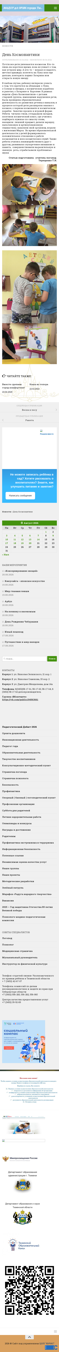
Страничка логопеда (14, 771)
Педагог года (10, 746)
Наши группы (10, 868)
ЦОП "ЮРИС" (46, 1343)
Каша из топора (39, 384)
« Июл (5, 554)
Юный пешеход (14, 631)
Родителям (9, 836)
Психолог (8, 944)
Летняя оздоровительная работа (21, 816)
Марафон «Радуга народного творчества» (27, 894)
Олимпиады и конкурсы (17, 823)
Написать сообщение (20, 495)
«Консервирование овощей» (21, 570)
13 (30, 539)
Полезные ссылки (13, 855)
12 (22, 539)
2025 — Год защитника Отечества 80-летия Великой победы (27, 909)
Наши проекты (11, 874)
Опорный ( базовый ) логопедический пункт (29, 797)
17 (6, 543)
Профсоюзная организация (18, 804)
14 (38, 539)
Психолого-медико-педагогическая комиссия (23, 918)
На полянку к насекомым (20, 611)
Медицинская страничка (17, 951)
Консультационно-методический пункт (26, 765)
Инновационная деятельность (20, 739)
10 (6, 539)
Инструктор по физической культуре (24, 963)
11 (15, 539)
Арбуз (8, 601)
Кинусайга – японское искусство (25, 581)
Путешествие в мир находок (22, 641)
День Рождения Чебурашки (21, 621)
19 (22, 543)
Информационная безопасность (21, 849)
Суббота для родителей (16, 810)
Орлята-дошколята (13, 733)
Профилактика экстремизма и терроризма (28, 842)
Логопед (7, 938)
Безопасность (10, 784)
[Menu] (55, 7)
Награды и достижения (16, 829)
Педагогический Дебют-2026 (19, 726)
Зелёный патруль (12, 887)
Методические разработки (18, 881)
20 (30, 543)
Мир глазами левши (17, 591)
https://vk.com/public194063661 (20, 699)
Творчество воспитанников (18, 759)
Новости (7, 46)
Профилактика (11, 791)
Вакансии (8, 900)
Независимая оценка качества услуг (24, 861)
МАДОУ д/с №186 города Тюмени (23, 8)
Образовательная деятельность (21, 752)
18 (15, 543)
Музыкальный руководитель (20, 957)
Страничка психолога (15, 778)
